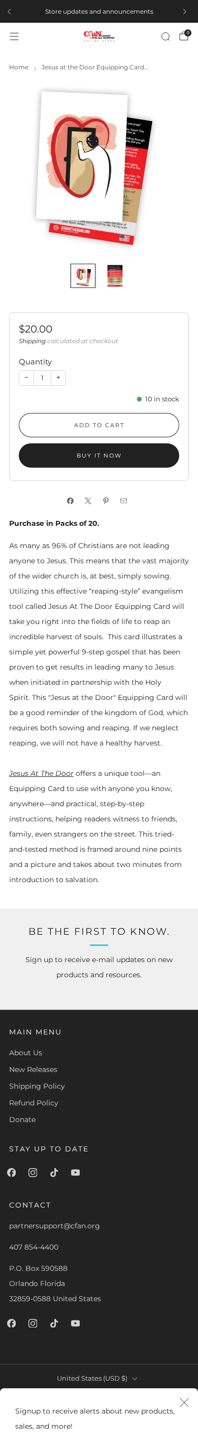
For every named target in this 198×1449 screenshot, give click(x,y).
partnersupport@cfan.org (54, 1225)
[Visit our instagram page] (34, 1172)
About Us (25, 1052)
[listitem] (99, 12)
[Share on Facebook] (72, 501)
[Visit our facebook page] (13, 1172)
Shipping (32, 341)
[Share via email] (125, 501)
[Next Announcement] (187, 12)
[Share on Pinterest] (108, 501)
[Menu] (14, 36)
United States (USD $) (92, 1378)
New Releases (33, 1069)
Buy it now (99, 455)
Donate (22, 1119)
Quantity (35, 361)
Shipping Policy (37, 1086)
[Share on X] (90, 501)
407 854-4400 (33, 1247)
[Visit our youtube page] (77, 1172)
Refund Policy (33, 1102)
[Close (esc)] (184, 1402)
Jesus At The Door (41, 773)
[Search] (165, 36)
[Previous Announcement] (11, 12)
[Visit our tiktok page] (56, 1172)
